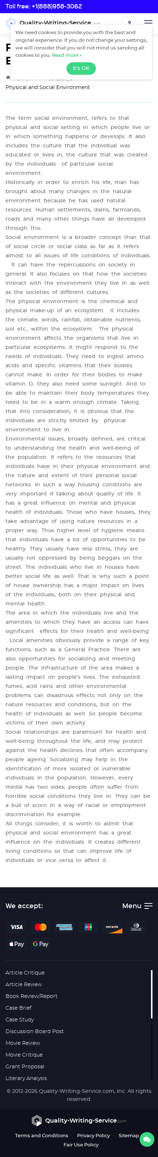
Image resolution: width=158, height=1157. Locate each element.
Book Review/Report (32, 996)
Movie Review (23, 1043)
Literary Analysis (26, 1078)
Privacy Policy (93, 1136)
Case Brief (19, 1008)
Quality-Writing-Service (60, 23)
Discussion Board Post (35, 1031)
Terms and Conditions (41, 1136)
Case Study (20, 1019)
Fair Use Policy (81, 1145)
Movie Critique (24, 1055)
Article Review (24, 984)
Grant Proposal (25, 1066)
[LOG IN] (129, 23)
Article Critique (25, 973)
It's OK (81, 68)
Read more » (67, 55)
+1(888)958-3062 (57, 6)
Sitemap (129, 1136)
